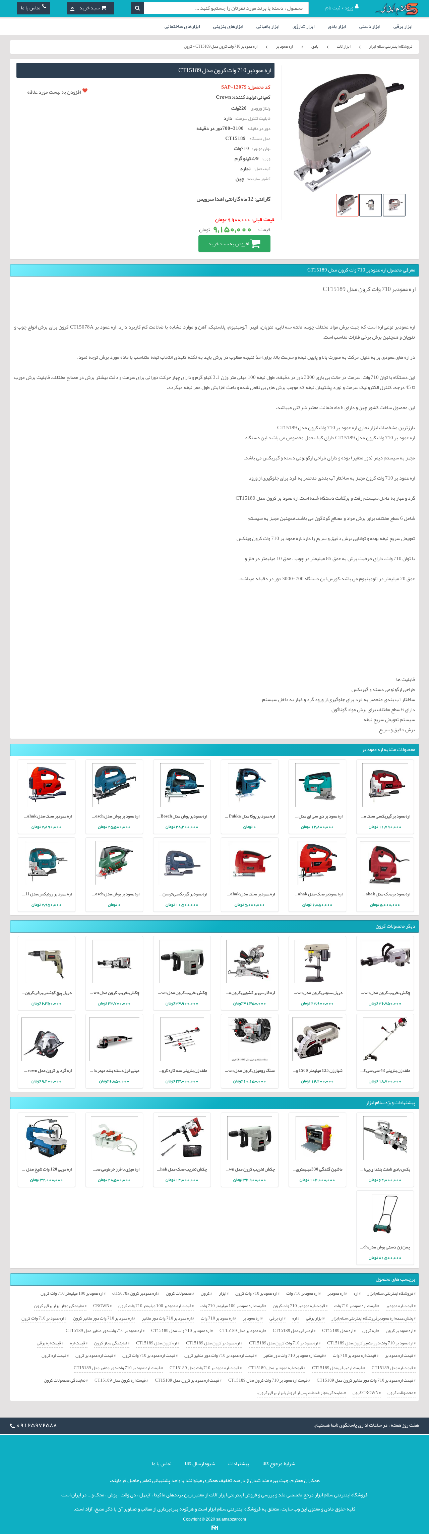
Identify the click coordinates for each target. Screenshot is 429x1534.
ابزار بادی (337, 26)
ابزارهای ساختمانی (182, 26)
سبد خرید (85, 8)
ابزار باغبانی (267, 26)
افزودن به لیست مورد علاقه (54, 92)
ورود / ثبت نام (339, 8)
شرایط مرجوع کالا (278, 1463)
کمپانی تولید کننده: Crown (243, 97)
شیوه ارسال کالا (200, 1463)
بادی (314, 46)
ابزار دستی (369, 26)
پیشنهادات (238, 1463)
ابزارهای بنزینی (228, 26)
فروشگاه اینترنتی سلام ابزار (390, 46)
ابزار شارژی (303, 26)
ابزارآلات (344, 46)
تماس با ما (31, 8)
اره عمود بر (284, 46)
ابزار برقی (402, 26)
